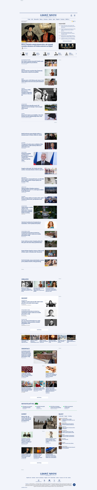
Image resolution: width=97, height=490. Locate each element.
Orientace (46, 19)
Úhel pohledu (24, 152)
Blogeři (65, 416)
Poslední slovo (24, 300)
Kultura (50, 19)
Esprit (23, 414)
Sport (54, 19)
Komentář (23, 142)
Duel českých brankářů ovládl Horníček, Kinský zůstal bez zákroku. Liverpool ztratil (68, 33)
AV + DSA (65, 477)
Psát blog (70, 416)
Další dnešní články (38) (67, 41)
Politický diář (24, 319)
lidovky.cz (48, 474)
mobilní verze (24, 487)
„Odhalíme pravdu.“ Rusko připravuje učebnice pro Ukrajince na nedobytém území (68, 39)
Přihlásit (71, 16)
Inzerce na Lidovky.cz (40, 477)
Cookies (57, 477)
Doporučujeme (24, 104)
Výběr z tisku (23, 187)
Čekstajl (23, 113)
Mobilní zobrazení (39, 481)
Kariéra (69, 477)
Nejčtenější (61, 416)
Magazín (58, 19)
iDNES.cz (67, 19)
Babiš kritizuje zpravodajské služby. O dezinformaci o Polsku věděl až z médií (68, 36)
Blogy (61, 414)
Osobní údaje (52, 477)
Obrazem (23, 69)
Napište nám (28, 477)
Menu (74, 16)
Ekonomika (36, 19)
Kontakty (33, 477)
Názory (41, 19)
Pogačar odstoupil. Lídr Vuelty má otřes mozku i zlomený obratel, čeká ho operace (68, 29)
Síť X (54, 481)
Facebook (49, 481)
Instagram (59, 481)
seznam (61, 477)
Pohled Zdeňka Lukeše (25, 231)
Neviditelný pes (27, 404)
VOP (49, 477)
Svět (32, 19)
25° (74, 21)
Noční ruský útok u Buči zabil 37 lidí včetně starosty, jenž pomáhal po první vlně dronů (68, 26)
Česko (29, 19)
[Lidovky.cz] (48, 15)
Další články (39, 329)
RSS (44, 481)
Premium (62, 19)
